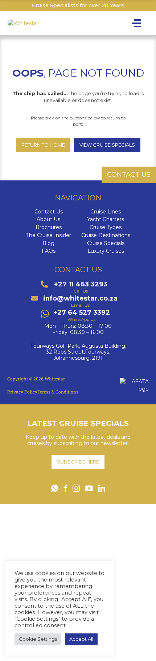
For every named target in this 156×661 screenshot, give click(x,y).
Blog (48, 243)
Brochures (49, 227)
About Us (48, 219)
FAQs (49, 251)
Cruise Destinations (105, 235)
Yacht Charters (105, 219)
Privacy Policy (22, 391)
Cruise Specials (105, 243)
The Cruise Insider (48, 235)
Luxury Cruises (105, 251)
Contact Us (48, 212)
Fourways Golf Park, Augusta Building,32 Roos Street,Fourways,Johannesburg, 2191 (78, 352)
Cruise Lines (105, 212)
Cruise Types (106, 227)
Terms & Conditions (57, 391)
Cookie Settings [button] (38, 639)
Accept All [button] (81, 639)
